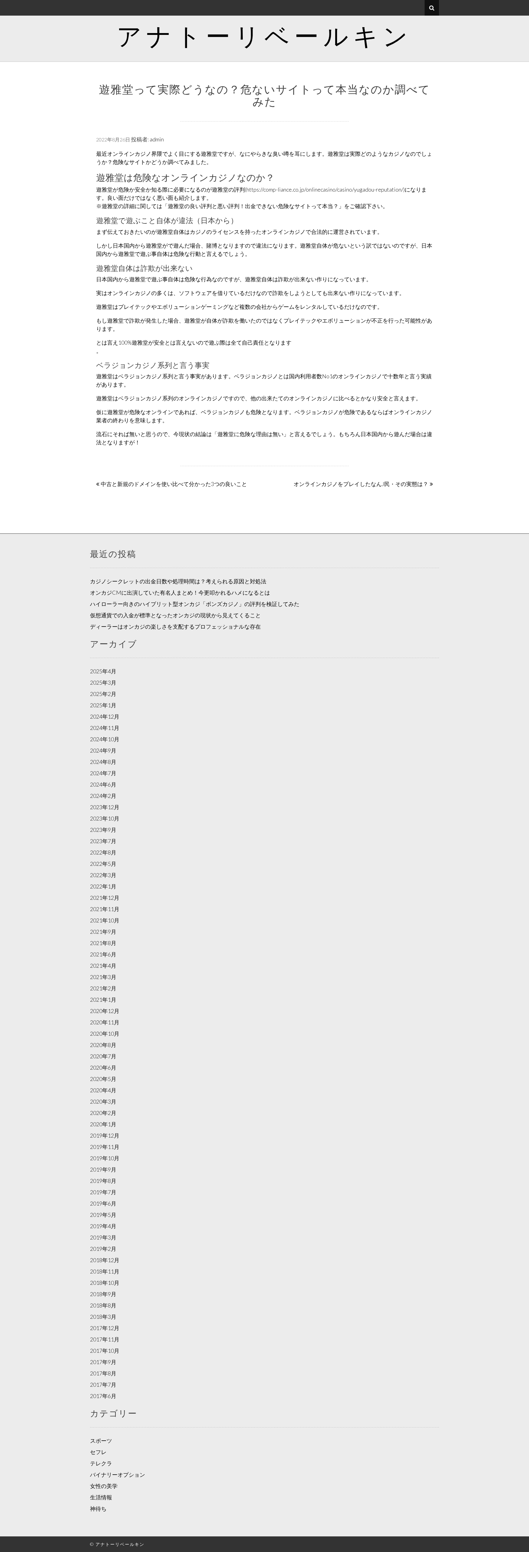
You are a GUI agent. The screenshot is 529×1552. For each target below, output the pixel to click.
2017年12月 (104, 1328)
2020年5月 (103, 1078)
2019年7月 (103, 1192)
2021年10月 (104, 920)
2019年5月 (103, 1214)
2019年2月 (103, 1248)
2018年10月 (104, 1282)
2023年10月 (104, 818)
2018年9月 (103, 1294)
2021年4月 (103, 965)
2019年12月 (104, 1135)
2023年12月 (104, 807)
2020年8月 (103, 1045)
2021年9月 (103, 931)
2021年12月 (104, 897)
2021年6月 (103, 954)
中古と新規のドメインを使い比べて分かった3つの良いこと (174, 484)
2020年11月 (104, 1022)
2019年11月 (104, 1146)
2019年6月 (103, 1203)
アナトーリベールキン (264, 35)
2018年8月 (103, 1305)
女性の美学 (104, 1486)
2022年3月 (103, 875)
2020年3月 (103, 1101)
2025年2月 (103, 693)
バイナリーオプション (117, 1474)
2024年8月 (103, 761)
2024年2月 (103, 795)
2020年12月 (104, 1011)
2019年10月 (104, 1158)
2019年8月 (103, 1180)
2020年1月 (103, 1124)
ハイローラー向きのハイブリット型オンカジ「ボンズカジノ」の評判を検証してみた (194, 603)
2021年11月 (104, 909)
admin (157, 139)
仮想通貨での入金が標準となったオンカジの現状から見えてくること (175, 615)
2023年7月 (103, 841)
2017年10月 (104, 1350)
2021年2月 (103, 988)
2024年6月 (103, 784)
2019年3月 (103, 1237)
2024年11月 (104, 727)
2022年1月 (103, 886)
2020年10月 (104, 1033)
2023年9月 (103, 829)
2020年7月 (103, 1056)
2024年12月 (104, 716)
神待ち (98, 1508)
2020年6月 (103, 1067)
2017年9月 (103, 1362)
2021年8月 (103, 943)
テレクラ (101, 1463)
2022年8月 (103, 852)
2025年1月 (103, 705)
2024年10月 (104, 739)
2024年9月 (103, 750)
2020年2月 (103, 1112)
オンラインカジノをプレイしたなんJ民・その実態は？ (361, 484)
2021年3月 (103, 977)
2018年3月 (103, 1316)
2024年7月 (103, 773)
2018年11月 (104, 1271)
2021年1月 (103, 999)
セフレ (98, 1452)
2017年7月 (103, 1384)
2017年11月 (104, 1339)
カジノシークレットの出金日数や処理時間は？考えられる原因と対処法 (178, 581)
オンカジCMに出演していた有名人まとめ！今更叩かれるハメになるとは (180, 592)
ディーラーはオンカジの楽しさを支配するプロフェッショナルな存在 (175, 626)
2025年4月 (103, 671)
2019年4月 (103, 1226)
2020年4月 (103, 1090)
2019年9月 (103, 1169)
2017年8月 (103, 1373)
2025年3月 (103, 682)
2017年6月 (103, 1396)
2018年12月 (104, 1260)
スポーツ (101, 1440)
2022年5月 (103, 863)
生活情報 (101, 1497)
